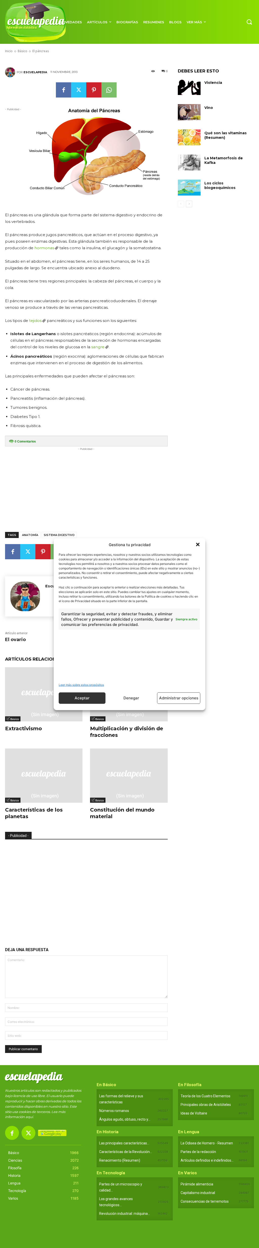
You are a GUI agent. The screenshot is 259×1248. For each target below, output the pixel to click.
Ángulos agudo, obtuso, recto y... (124, 1119)
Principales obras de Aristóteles (206, 1105)
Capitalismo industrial (198, 1193)
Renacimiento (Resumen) (119, 1160)
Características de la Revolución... (125, 1152)
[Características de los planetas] (43, 775)
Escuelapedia (35, 72)
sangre (97, 346)
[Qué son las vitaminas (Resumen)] (189, 137)
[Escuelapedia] (11, 72)
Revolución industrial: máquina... (124, 1214)
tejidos (35, 320)
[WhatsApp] (109, 90)
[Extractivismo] (43, 694)
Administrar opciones (178, 698)
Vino (208, 107)
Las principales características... (124, 1143)
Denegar (131, 698)
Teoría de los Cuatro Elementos (205, 1096)
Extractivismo (23, 728)
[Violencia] (189, 87)
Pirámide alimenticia (197, 1184)
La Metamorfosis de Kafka (223, 160)
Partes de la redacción (198, 1152)
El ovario (15, 639)
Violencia (213, 82)
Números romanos (114, 1111)
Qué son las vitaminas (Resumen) (225, 135)
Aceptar (82, 698)
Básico (14, 719)
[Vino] (189, 112)
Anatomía (30, 535)
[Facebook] (63, 90)
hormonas (44, 247)
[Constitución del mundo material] (128, 775)
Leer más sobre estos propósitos (81, 684)
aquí (29, 1117)
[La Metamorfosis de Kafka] (189, 162)
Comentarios (25, 441)
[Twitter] (78, 90)
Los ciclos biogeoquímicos (219, 185)
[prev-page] (181, 204)
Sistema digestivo (59, 535)
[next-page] (189, 204)
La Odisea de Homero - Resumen (207, 1143)
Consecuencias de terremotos (205, 1201)
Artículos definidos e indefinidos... (207, 1160)
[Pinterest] (93, 90)
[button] (197, 544)
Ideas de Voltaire (194, 1113)
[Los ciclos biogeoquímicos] (189, 188)
